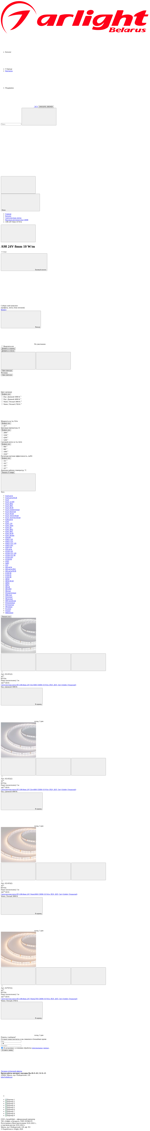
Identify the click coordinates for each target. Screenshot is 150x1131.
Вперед (3, 310)
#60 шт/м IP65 (10, 569)
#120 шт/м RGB (11, 498)
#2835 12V (9, 541)
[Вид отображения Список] (53, 360)
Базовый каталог (40, 270)
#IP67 (7, 585)
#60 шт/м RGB (10, 571)
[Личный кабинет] (18, 185)
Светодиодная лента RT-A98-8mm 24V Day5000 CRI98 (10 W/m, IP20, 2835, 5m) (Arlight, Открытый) (38, 685)
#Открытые (9, 605)
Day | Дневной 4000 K (12, 399)
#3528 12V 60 (10, 555)
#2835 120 (9, 539)
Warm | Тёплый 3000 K (13, 402)
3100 (6, 435)
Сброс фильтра (7, 370)
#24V (7, 521)
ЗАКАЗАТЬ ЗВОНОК (46, 107)
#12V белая (9, 514)
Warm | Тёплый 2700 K (13, 404)
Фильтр (37, 327)
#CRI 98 (8, 577)
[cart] (17, 141)
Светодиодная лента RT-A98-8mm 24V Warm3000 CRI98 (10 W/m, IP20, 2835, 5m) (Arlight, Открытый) (39, 894)
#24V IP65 (9, 529)
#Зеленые (8, 597)
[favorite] (17, 158)
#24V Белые (9, 535)
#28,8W (8, 537)
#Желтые (8, 595)
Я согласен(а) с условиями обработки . (27, 1048)
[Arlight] (75, 33)
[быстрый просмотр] (88, 662)
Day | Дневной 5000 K (12, 397)
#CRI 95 (8, 575)
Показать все (6, 616)
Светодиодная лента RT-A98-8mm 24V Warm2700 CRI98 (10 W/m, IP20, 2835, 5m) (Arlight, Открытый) (39, 999)
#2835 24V (9, 545)
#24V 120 (8, 523)
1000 (6, 452)
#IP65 (7, 583)
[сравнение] (18, 662)
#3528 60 (8, 559)
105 (5, 466)
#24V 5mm (9, 525)
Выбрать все (6, 394)
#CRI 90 (8, 573)
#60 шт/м (8, 567)
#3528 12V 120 (10, 553)
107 (5, 468)
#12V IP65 (9, 504)
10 (5, 426)
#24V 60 (8, 527)
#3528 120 (9, 551)
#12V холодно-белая (12, 518)
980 (5, 449)
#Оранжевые (10, 603)
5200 (6, 440)
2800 (6, 433)
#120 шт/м (9, 496)
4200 (6, 437)
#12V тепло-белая (12, 516)
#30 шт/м (8, 549)
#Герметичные (10, 593)
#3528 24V (9, 557)
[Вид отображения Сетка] (18, 360)
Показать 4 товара (8, 472)
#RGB (7, 587)
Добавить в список (8, 351)
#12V (7, 500)
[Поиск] (39, 116)
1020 (6, 454)
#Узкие (8, 611)
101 (5, 461)
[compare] (17, 175)
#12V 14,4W (9, 502)
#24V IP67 (9, 531)
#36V (7, 561)
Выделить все (9, 346)
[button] (75, 1043)
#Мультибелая (10, 601)
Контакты (9, 71)
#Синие (8, 609)
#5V (6, 565)
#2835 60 (8, 547)
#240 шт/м (9, 519)
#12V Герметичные (12, 510)
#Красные (9, 599)
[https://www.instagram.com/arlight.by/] (21, 1096)
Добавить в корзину (8, 348)
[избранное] (53, 662)
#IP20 (7, 579)
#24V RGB (9, 533)
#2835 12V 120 (10, 543)
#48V (7, 563)
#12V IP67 (9, 506)
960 (5, 447)
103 (5, 463)
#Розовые (8, 607)
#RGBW (8, 589)
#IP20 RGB (9, 581)
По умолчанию (40, 344)
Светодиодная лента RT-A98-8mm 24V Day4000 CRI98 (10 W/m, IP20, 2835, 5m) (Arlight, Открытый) (38, 789)
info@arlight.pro (6, 1077)
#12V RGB (9, 508)
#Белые (8, 591)
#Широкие (9, 613)
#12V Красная (10, 512)
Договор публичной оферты (11, 1071)
